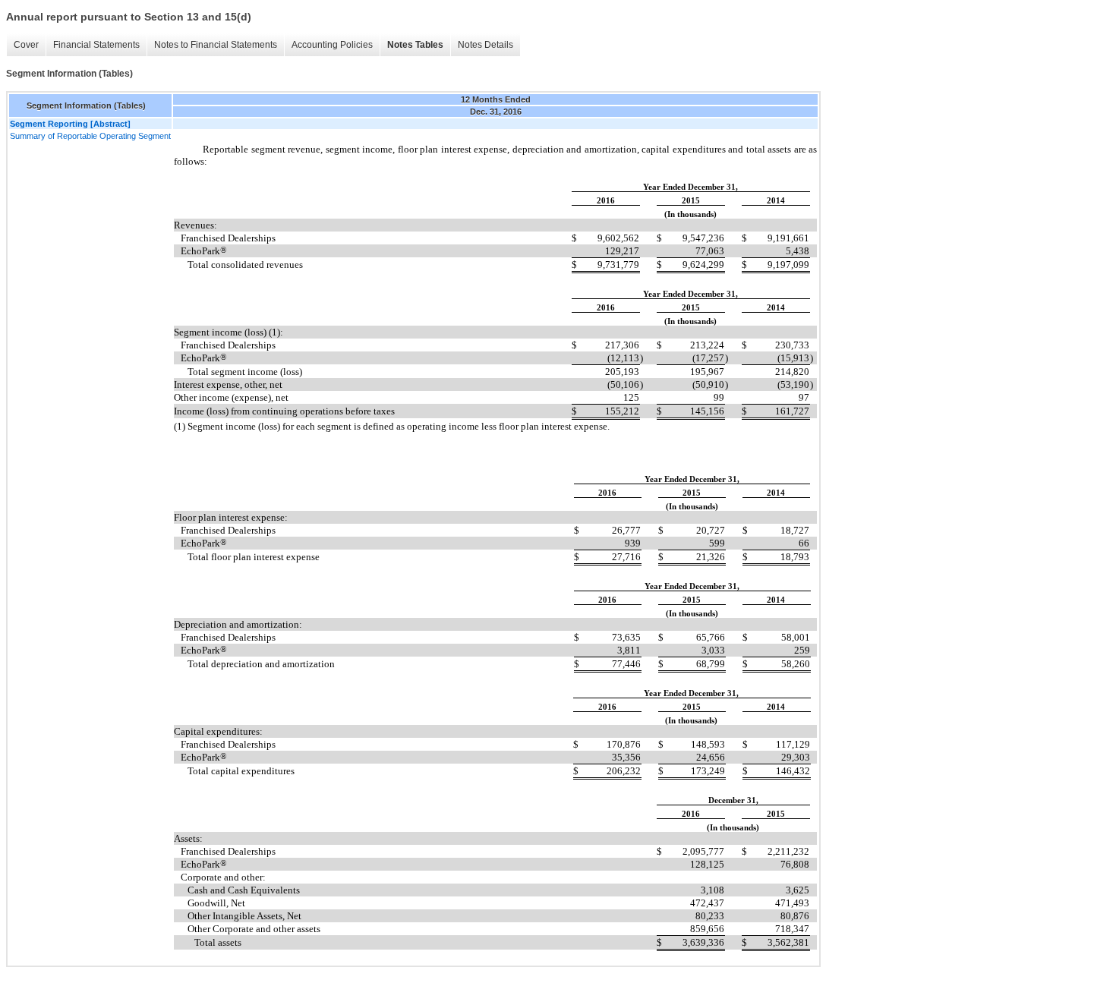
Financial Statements (96, 44)
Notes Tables (415, 44)
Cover (26, 44)
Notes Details (485, 44)
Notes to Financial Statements (215, 44)
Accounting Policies (332, 44)
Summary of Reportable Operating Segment (90, 135)
